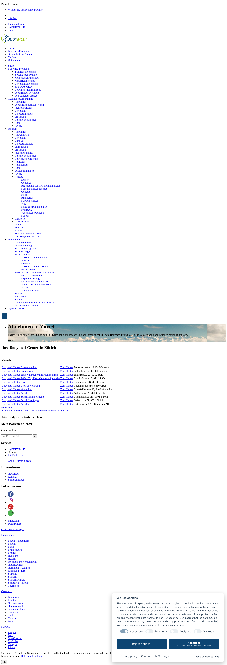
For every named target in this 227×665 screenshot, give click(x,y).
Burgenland (14, 597)
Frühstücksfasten (23, 107)
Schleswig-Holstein (18, 582)
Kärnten (12, 600)
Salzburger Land (16, 609)
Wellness (19, 224)
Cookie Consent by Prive (206, 656)
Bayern (12, 543)
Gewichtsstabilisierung (26, 158)
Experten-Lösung (30, 278)
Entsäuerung (21, 146)
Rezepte (19, 176)
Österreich (6, 591)
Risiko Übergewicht (31, 275)
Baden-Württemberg (18, 540)
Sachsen (12, 576)
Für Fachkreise (22, 254)
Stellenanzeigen (23, 251)
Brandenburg (15, 549)
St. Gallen (13, 641)
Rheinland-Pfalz (16, 570)
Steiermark (13, 612)
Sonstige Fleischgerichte (34, 188)
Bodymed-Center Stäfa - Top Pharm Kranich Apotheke (31, 378)
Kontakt (19, 299)
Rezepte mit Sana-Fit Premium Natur (40, 185)
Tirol (10, 615)
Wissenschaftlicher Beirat (34, 266)
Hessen (12, 558)
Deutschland (7, 535)
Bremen (12, 552)
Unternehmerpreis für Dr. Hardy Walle (35, 302)
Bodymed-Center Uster (14, 382)
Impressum (13, 520)
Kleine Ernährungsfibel (27, 77)
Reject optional (141, 644)
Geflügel (25, 191)
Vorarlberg (13, 618)
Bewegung (20, 110)
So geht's (26, 287)
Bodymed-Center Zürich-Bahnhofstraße (23, 396)
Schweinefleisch (29, 200)
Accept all (194, 644)
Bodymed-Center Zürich (15, 393)
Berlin (11, 546)
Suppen (25, 215)
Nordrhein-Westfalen (19, 567)
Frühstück (26, 209)
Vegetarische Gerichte (32, 212)
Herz (17, 122)
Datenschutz (14, 523)
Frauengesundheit (24, 152)
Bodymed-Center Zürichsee (16, 404)
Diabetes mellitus (24, 113)
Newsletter (20, 296)
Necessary (136, 631)
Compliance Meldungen (12, 529)
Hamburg (13, 555)
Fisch (24, 194)
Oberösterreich (15, 606)
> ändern (12, 18)
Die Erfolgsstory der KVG (35, 281)
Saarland (12, 573)
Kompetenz (27, 263)
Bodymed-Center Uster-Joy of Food (21, 385)
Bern (10, 635)
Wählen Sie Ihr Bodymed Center (25, 9)
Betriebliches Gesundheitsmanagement (35, 272)
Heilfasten (20, 161)
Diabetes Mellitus (24, 143)
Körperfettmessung (25, 80)
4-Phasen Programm (25, 71)
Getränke (26, 182)
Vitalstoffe (20, 218)
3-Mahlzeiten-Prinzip (26, 74)
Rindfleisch (27, 197)
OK (4, 662)
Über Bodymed (23, 242)
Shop (10, 30)
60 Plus (18, 230)
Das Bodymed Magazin (27, 236)
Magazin (12, 57)
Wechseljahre (22, 221)
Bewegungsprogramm (26, 83)
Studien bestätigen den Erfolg (36, 284)
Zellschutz (20, 227)
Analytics (185, 631)
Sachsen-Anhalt (16, 579)
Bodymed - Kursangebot (28, 89)
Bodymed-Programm (19, 51)
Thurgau (12, 644)
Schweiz (5, 626)
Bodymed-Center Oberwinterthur (19, 367)
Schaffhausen (15, 638)
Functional (161, 631)
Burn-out (19, 140)
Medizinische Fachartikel (28, 233)
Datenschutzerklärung (32, 656)
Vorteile (25, 260)
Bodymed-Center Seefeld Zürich (19, 371)
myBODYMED (16, 27)
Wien (10, 621)
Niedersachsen (15, 564)
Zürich (11, 647)
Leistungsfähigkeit (24, 170)
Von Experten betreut (26, 95)
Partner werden (29, 269)
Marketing (209, 631)
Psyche (18, 125)
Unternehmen (15, 60)
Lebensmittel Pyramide (27, 92)
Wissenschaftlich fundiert (34, 257)
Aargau (12, 632)
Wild (23, 203)
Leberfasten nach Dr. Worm (29, 104)
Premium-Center (16, 24)
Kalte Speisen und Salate (34, 206)
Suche (11, 48)
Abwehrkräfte (22, 134)
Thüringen (13, 585)
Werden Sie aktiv (30, 290)
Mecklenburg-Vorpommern (22, 561)
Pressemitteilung (23, 245)
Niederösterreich (16, 603)
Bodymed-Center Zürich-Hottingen (20, 400)
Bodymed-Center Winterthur (17, 389)
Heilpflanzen (21, 164)
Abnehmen (20, 101)
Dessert (25, 179)
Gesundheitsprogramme (20, 54)
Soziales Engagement (26, 248)
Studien (19, 293)
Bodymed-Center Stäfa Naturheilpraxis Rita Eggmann (30, 374)
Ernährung (20, 116)
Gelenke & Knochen (25, 119)
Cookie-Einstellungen (19, 460)
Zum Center (66, 367)
